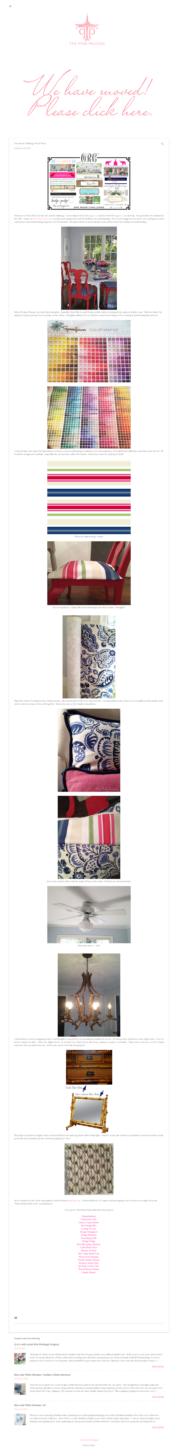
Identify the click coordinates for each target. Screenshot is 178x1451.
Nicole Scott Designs (89, 1256)
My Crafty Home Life (43, 219)
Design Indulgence (89, 1231)
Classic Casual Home (89, 1222)
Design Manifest (89, 1235)
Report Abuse (89, 1445)
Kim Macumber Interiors (88, 1244)
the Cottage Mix (88, 1225)
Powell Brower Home (88, 1269)
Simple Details (89, 1272)
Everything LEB (88, 1238)
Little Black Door (88, 1247)
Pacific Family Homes (88, 1260)
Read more (158, 1366)
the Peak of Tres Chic (88, 1266)
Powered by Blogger (89, 1440)
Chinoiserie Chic (89, 1219)
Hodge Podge (88, 1241)
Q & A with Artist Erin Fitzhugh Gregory (36, 1344)
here (95, 215)
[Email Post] (15, 1318)
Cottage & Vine (88, 1228)
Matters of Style (88, 1250)
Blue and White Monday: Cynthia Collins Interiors (42, 1374)
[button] (162, 144)
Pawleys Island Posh (88, 1263)
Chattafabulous (89, 1216)
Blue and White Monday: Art (30, 1405)
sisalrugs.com (74, 1200)
